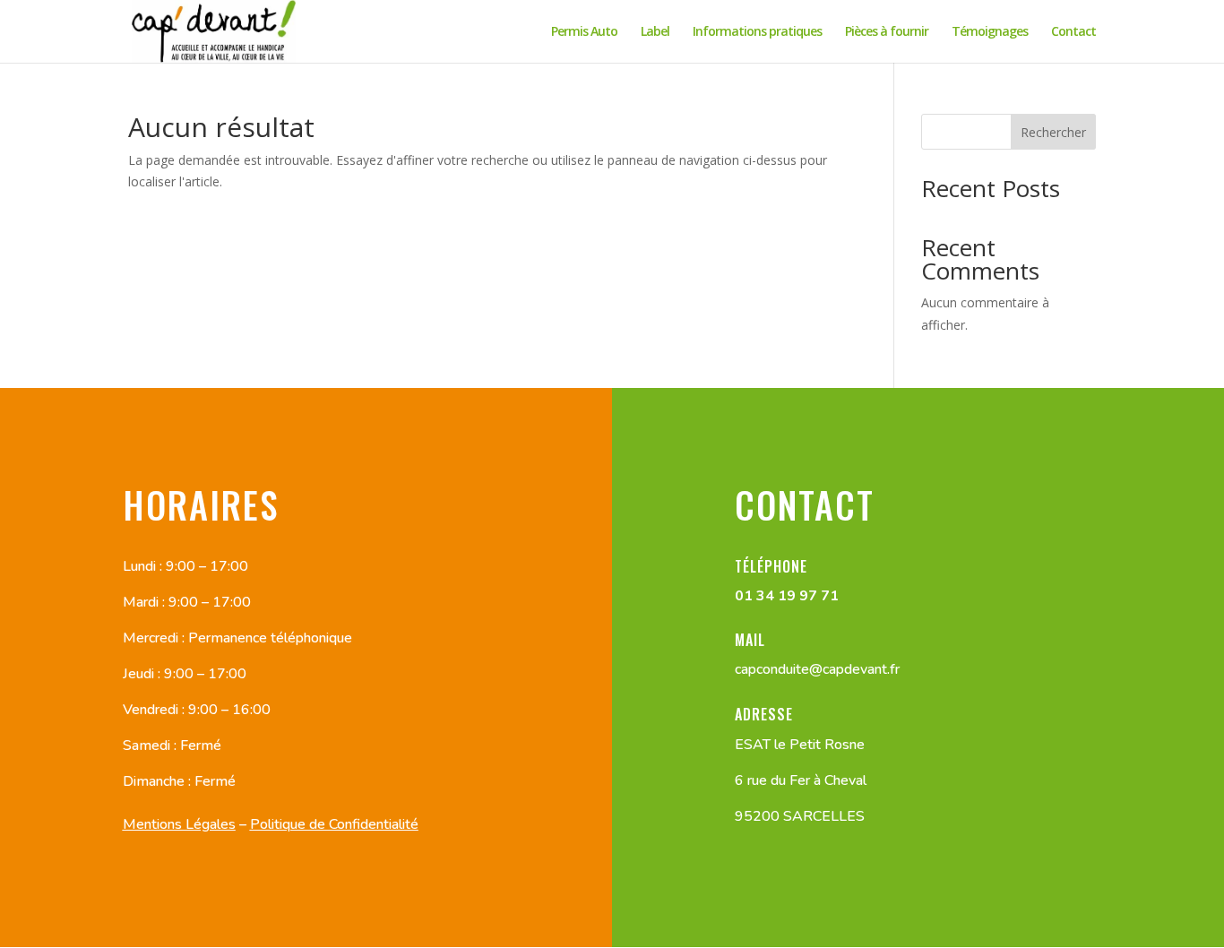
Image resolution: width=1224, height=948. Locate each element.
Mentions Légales (179, 824)
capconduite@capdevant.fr (817, 669)
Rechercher (1053, 132)
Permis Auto (584, 32)
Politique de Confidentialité (334, 824)
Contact (1073, 32)
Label (655, 32)
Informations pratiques (757, 32)
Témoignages (990, 32)
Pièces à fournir (886, 32)
